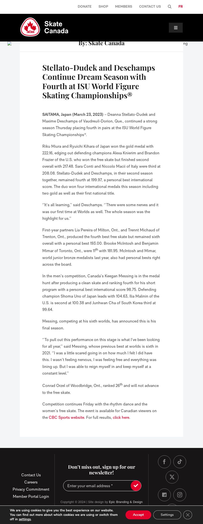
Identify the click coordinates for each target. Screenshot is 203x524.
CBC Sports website (66, 417)
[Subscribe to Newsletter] (136, 486)
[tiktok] (179, 461)
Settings (167, 514)
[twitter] (172, 477)
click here (121, 417)
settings (25, 519)
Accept (138, 514)
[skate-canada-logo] (44, 19)
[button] (170, 6)
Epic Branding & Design (126, 502)
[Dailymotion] (164, 494)
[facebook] (164, 461)
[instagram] (179, 494)
